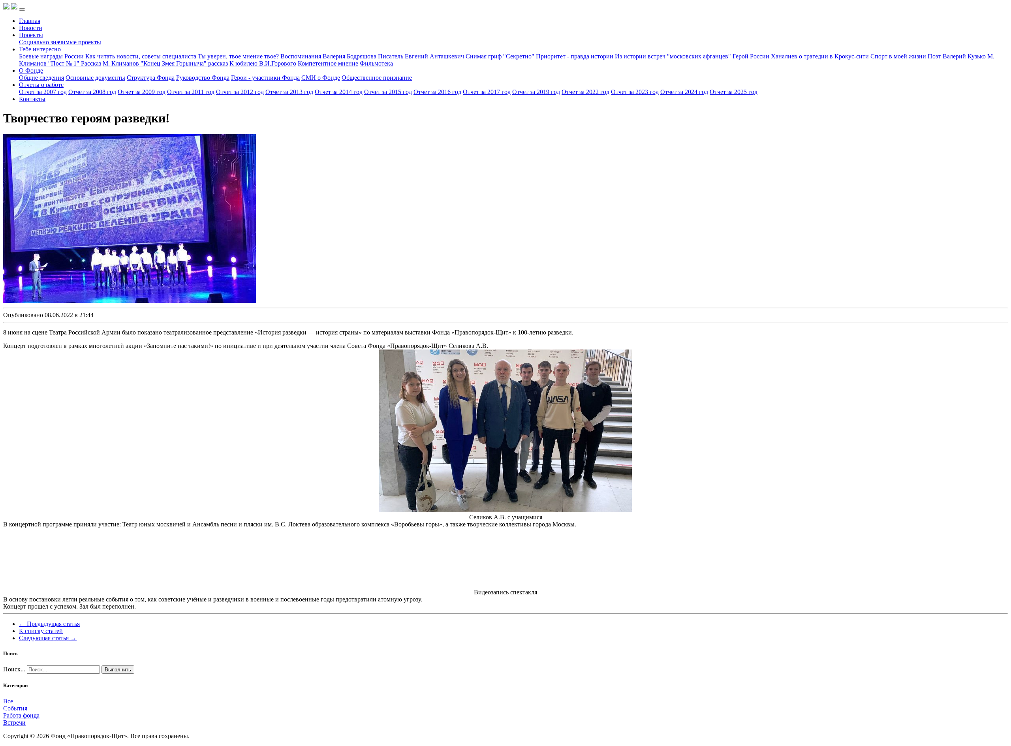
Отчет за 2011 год (190, 91)
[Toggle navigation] (22, 9)
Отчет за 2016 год (437, 91)
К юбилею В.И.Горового (262, 63)
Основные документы (95, 77)
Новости (30, 27)
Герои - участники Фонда (265, 77)
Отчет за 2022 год (585, 91)
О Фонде (31, 70)
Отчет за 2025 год (733, 91)
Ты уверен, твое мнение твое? (238, 56)
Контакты (32, 99)
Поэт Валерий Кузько (957, 56)
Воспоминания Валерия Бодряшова (328, 56)
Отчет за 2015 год (388, 91)
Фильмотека (376, 63)
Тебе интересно (40, 49)
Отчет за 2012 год (240, 91)
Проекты (31, 35)
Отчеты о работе (41, 84)
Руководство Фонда (202, 77)
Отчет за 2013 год (289, 91)
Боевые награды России (51, 56)
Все (8, 701)
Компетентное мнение (328, 63)
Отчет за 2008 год (92, 91)
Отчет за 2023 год (635, 91)
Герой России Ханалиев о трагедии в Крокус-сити (801, 56)
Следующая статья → (48, 638)
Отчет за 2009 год (141, 91)
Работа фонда (21, 715)
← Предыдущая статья (49, 623)
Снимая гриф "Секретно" (500, 56)
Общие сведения (41, 77)
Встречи (14, 722)
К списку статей (41, 631)
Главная (29, 20)
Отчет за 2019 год (536, 91)
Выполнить (118, 670)
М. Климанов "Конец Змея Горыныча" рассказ (165, 63)
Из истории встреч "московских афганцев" (673, 56)
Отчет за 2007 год (43, 91)
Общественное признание (377, 77)
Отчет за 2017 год (487, 91)
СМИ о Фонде (320, 77)
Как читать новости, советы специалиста (140, 56)
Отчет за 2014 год (339, 91)
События (15, 708)
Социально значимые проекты (60, 42)
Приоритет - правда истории (574, 56)
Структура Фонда (151, 77)
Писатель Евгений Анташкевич (421, 56)
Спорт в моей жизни (898, 56)
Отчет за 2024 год (684, 91)
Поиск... (14, 669)
